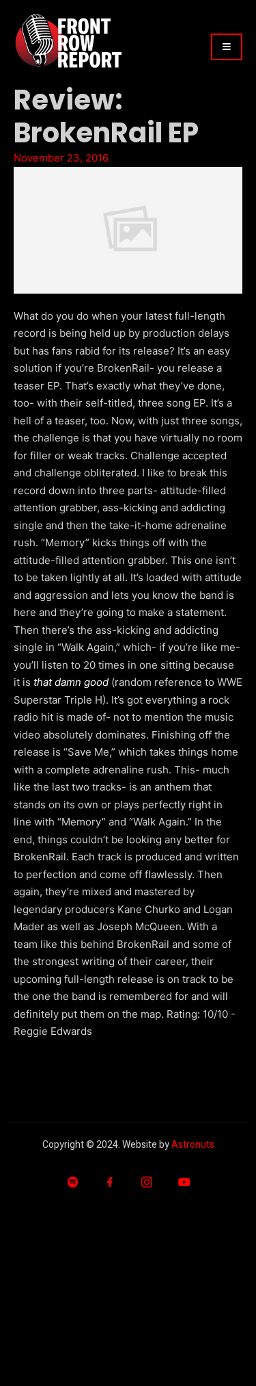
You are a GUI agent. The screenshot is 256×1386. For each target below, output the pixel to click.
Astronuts (192, 1145)
